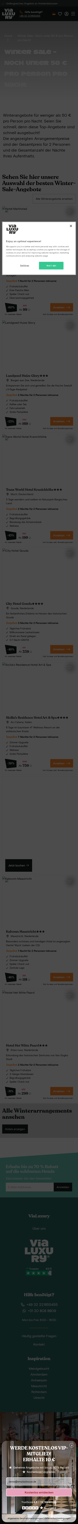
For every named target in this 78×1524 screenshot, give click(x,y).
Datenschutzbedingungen (58, 1518)
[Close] (71, 226)
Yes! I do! (51, 265)
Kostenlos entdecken (39, 1492)
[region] (39, 248)
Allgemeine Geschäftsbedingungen (25, 1518)
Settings (24, 265)
